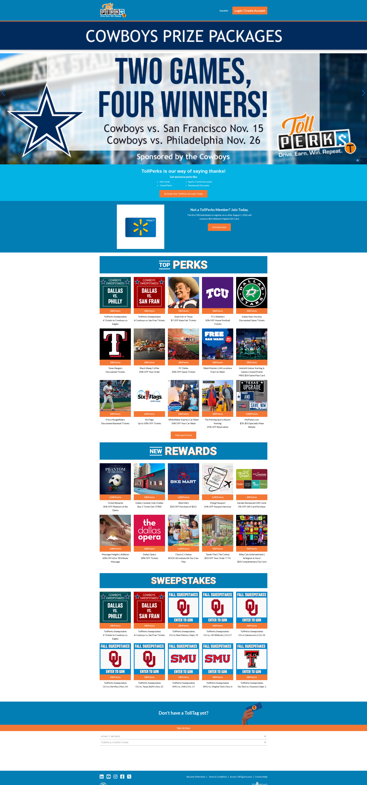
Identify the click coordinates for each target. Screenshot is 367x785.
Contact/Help (261, 777)
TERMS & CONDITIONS (114, 742)
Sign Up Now (183, 727)
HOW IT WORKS (110, 736)
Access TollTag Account (241, 777)
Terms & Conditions (218, 777)
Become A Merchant (196, 777)
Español (224, 10)
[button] (3, 93)
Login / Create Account (250, 10)
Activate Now (219, 227)
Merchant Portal (183, 435)
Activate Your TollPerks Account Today (183, 193)
